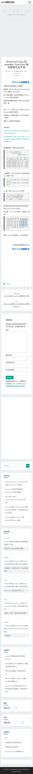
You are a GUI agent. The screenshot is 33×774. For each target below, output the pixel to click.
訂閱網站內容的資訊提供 (13, 742)
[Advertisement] (16, 39)
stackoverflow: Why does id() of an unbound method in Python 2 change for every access (16, 139)
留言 (8, 330)
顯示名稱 (9, 355)
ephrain (21, 71)
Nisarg (19, 771)
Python (8, 284)
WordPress (25, 769)
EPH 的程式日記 (7, 2)
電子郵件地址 (10, 362)
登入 (6, 738)
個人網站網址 (10, 370)
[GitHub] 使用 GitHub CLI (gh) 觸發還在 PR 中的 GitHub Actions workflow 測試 (16, 629)
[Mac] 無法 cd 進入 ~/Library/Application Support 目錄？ (15, 499)
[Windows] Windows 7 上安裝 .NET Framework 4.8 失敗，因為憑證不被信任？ (16, 606)
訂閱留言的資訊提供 (11, 747)
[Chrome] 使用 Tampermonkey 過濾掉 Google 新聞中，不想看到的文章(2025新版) (16, 510)
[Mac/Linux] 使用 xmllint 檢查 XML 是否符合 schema (16, 304)
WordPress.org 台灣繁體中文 (14, 751)
